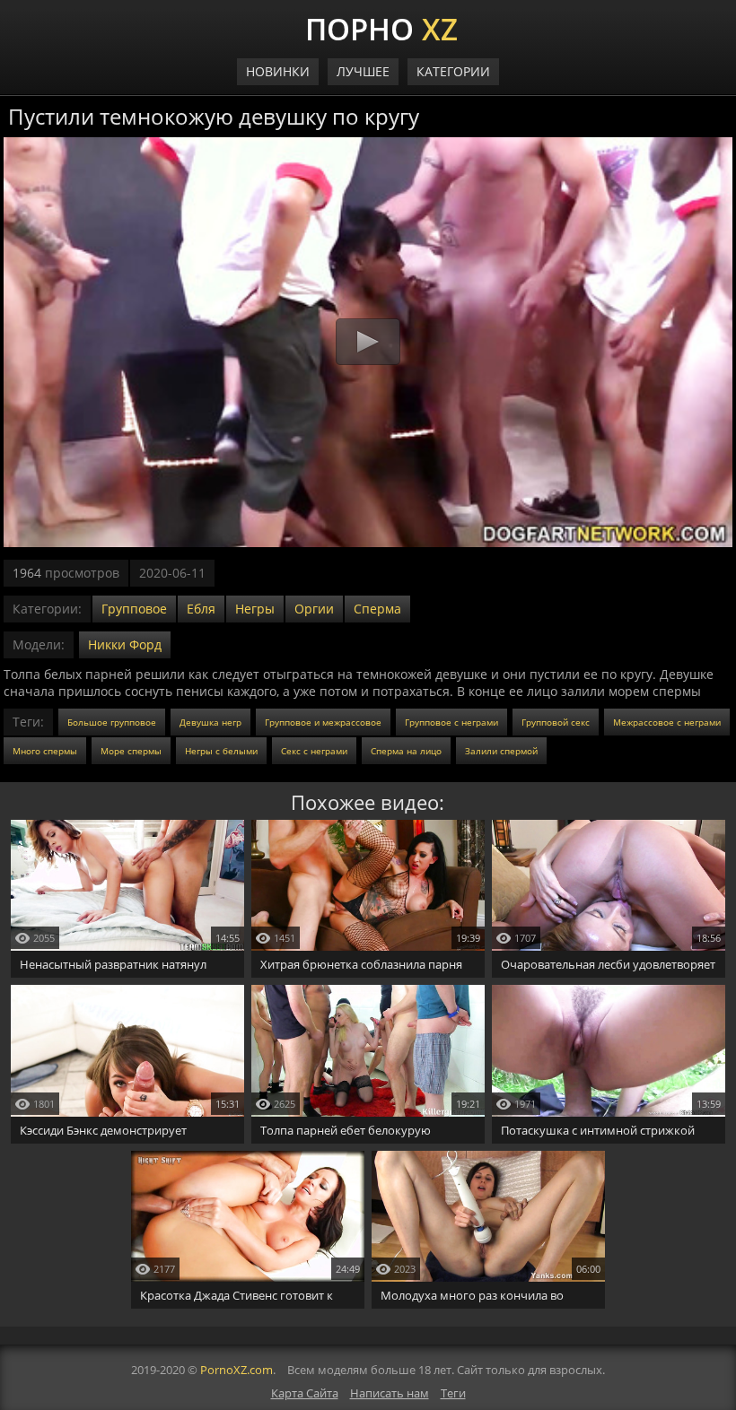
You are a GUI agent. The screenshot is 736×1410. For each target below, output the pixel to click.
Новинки (278, 71)
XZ (381, 27)
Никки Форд (125, 644)
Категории (453, 71)
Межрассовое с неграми (667, 722)
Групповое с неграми (451, 722)
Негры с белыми (221, 750)
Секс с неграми (314, 750)
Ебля (201, 608)
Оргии (314, 608)
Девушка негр (210, 722)
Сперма (377, 608)
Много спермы (45, 750)
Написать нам (389, 1393)
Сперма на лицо (406, 750)
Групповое (134, 608)
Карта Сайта (304, 1393)
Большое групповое (111, 722)
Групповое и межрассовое (323, 722)
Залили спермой (501, 750)
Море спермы (131, 750)
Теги (453, 1393)
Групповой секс (555, 722)
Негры (255, 608)
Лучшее (363, 71)
